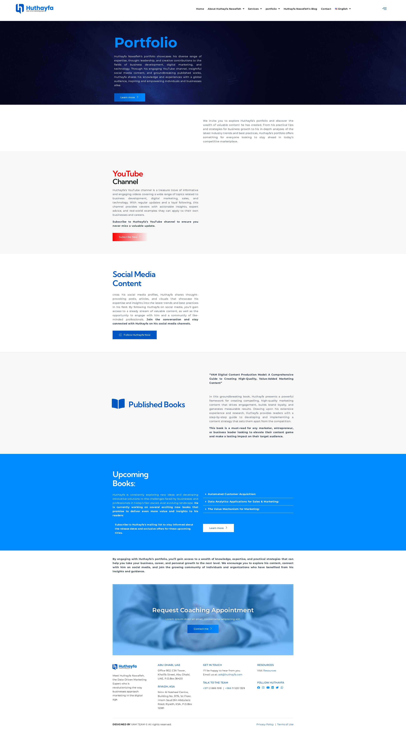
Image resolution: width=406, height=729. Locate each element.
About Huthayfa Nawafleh (224, 8)
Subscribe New (128, 236)
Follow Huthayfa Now (137, 334)
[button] (384, 8)
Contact (326, 8)
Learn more (128, 97)
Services (253, 8)
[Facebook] (258, 687)
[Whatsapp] (282, 687)
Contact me (201, 628)
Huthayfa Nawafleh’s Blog (300, 8)
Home (200, 8)
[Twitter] (277, 687)
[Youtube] (268, 687)
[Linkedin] (272, 687)
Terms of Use (285, 724)
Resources (269, 670)
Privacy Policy (265, 724)
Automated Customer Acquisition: (232, 494)
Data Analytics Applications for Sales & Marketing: (243, 501)
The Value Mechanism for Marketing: (233, 509)
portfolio (271, 8)
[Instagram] (263, 687)
